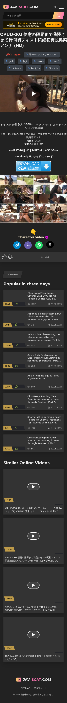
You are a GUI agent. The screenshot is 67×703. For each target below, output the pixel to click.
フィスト (53, 68)
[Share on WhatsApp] (39, 245)
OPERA (40, 61)
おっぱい (35, 68)
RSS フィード (40, 688)
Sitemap (25, 688)
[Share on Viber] (28, 245)
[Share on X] (50, 244)
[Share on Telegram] (17, 245)
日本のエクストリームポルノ (43, 54)
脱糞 (25, 61)
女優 (11, 61)
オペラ (56, 61)
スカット (16, 68)
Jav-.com (24, 7)
